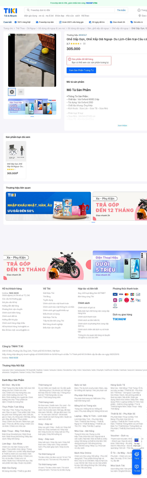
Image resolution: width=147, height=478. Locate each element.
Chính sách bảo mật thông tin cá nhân (58, 307)
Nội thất (86, 439)
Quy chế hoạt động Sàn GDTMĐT (92, 293)
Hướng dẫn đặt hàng (10, 306)
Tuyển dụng (48, 300)
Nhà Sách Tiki (118, 465)
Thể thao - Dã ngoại (122, 393)
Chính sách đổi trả (9, 316)
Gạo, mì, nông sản (15, 417)
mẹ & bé (50, 15)
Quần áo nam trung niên (53, 417)
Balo (76, 388)
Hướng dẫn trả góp (10, 320)
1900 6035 (13, 358)
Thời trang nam (46, 402)
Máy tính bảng (13, 439)
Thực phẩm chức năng (16, 449)
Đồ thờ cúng (84, 446)
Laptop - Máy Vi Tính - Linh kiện (91, 416)
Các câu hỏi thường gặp (12, 299)
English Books (125, 471)
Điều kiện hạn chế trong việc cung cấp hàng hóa (93, 312)
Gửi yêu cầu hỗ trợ (9, 302)
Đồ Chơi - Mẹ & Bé (11, 385)
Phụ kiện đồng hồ (87, 411)
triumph (100, 370)
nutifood (108, 370)
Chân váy (56, 393)
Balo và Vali (80, 385)
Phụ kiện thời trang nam (90, 399)
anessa (139, 370)
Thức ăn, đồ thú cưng (15, 424)
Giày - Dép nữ (45, 424)
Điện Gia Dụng (9, 468)
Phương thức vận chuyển (12, 309)
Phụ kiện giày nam (50, 447)
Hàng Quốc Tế (118, 385)
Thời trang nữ (45, 385)
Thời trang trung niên (51, 397)
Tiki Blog (47, 296)
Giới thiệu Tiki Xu (50, 317)
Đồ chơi (28, 388)
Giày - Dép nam (46, 439)
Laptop (98, 426)
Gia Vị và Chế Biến (86, 461)
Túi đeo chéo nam (52, 467)
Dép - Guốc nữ (56, 427)
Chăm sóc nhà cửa (17, 426)
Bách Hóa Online (83, 453)
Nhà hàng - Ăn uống (124, 443)
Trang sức (79, 409)
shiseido (5, 372)
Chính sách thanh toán (87, 317)
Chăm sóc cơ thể (15, 451)
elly (74, 370)
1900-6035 (14, 293)
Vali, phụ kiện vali (100, 390)
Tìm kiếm (121, 10)
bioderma (68, 370)
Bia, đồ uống (11, 419)
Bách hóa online (123, 399)
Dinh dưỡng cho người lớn (17, 397)
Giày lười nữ (60, 432)
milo (79, 370)
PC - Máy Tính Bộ (86, 426)
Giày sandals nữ (52, 429)
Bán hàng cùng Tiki (86, 296)
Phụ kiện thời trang (84, 395)
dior (11, 370)
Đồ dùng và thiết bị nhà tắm (91, 441)
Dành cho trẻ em (14, 421)
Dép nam (51, 444)
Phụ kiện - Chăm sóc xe (120, 456)
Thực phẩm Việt (23, 412)
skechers (87, 370)
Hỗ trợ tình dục (23, 461)
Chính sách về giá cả (86, 307)
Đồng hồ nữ (89, 409)
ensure (53, 370)
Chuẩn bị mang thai (15, 402)
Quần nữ (55, 388)
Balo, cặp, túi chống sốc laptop (91, 389)
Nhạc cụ (93, 446)
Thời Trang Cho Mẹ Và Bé (12, 388)
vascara (5, 370)
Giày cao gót (43, 427)
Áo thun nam (43, 405)
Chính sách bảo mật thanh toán (56, 303)
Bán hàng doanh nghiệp (53, 324)
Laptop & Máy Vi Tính (130, 402)
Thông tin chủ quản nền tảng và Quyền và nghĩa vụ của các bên (94, 336)
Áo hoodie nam (49, 410)
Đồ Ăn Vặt (84, 463)
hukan (22, 372)
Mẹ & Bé (126, 397)
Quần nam (54, 405)
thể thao (85, 15)
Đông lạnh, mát (19, 414)
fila (33, 372)
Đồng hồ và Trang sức (85, 405)
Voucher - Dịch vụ (119, 435)
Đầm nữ (48, 388)
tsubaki (39, 372)
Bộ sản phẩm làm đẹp (17, 462)
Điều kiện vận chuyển (52, 328)
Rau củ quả (11, 412)
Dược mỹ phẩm (25, 463)
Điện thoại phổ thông (15, 436)
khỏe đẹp (59, 15)
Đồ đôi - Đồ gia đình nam (57, 412)
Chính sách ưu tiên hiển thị (88, 320)
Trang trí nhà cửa (81, 434)
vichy (28, 372)
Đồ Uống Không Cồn (89, 465)
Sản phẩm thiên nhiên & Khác (16, 455)
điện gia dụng (30, 15)
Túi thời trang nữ (46, 454)
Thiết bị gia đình (24, 471)
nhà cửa (70, 15)
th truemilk (31, 370)
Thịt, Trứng (15, 410)
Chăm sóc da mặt (9, 447)
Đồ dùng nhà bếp (9, 471)
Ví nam (41, 467)
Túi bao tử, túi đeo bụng (60, 470)
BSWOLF (83, 35)
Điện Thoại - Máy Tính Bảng (16, 431)
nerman (123, 370)
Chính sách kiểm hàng (11, 313)
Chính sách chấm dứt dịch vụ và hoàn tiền (93, 330)
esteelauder (20, 370)
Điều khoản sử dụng (51, 314)
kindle (116, 370)
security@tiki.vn (22, 330)
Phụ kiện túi (64, 459)
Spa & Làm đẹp (128, 441)
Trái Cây (5, 410)
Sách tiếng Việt (117, 469)
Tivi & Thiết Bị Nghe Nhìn (125, 405)
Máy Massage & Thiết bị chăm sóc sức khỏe (18, 452)
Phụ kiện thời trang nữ (83, 398)
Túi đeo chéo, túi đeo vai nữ (49, 457)
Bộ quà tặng (86, 467)
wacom (131, 370)
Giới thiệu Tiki (48, 293)
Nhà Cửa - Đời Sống (84, 431)
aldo (94, 370)
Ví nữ (65, 457)
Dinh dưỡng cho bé (15, 395)
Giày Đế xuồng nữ (54, 434)
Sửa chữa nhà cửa (86, 436)
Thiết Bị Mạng (88, 424)
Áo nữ (40, 388)
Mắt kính (97, 398)
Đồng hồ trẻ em (101, 411)
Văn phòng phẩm (131, 469)
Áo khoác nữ (58, 390)
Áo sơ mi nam (54, 408)
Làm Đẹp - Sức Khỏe (12, 443)
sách (77, 15)
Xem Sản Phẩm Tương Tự (81, 70)
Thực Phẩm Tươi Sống (13, 407)
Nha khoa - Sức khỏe (126, 446)
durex (59, 370)
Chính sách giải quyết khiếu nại (56, 310)
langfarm (14, 372)
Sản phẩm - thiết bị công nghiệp (127, 403)
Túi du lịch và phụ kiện (89, 388)
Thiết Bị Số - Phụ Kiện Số (123, 413)
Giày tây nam (56, 442)
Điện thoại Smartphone (11, 434)
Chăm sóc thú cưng (83, 456)
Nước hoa (12, 461)
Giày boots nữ (48, 432)
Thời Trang (132, 388)
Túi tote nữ (53, 459)
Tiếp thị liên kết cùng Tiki (53, 321)
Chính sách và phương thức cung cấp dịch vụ (93, 325)
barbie (39, 370)
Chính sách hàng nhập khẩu (13, 323)
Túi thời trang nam (47, 464)
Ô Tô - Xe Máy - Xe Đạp (122, 453)
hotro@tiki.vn (23, 326)
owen (46, 370)
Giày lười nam (43, 442)
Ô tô (125, 458)
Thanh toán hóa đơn (119, 439)
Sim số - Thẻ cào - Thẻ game (131, 448)
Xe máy (118, 458)
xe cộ (41, 15)
